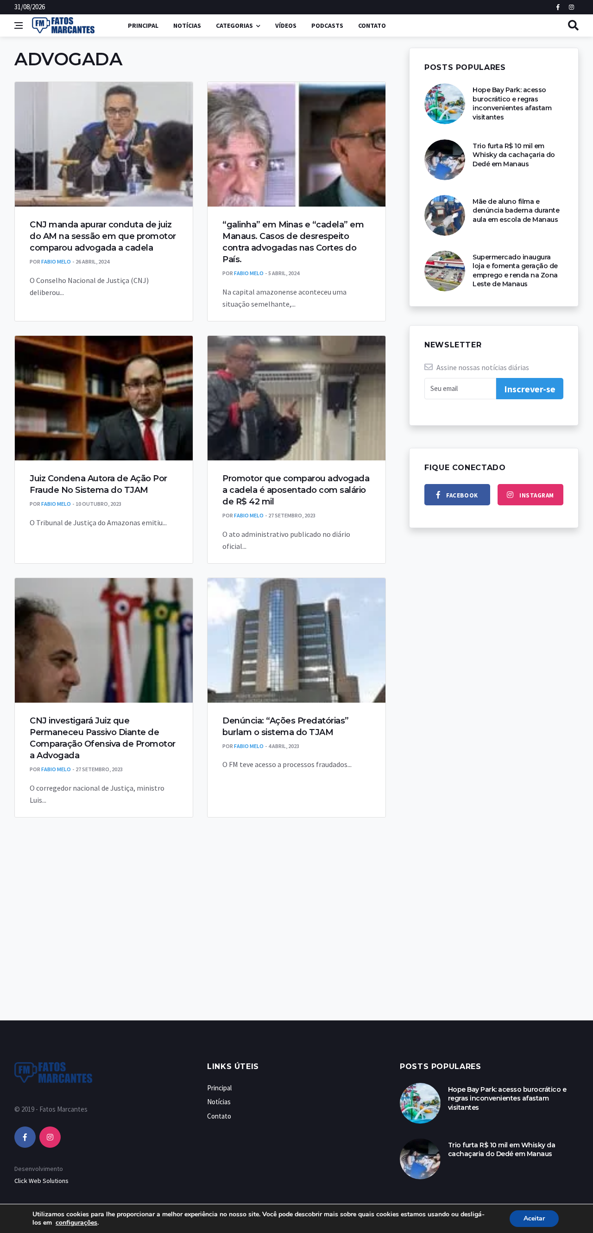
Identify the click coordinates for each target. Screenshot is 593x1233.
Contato (372, 25)
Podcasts (327, 25)
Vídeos (285, 25)
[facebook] (25, 1137)
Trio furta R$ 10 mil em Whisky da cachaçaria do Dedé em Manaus (514, 155)
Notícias (187, 25)
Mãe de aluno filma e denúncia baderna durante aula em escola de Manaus (516, 210)
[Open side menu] (18, 25)
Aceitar (534, 1218)
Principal (143, 25)
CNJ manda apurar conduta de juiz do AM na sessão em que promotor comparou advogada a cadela (103, 236)
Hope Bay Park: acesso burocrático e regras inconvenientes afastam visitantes (512, 103)
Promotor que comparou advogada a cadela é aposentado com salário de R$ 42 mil (295, 490)
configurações (76, 1223)
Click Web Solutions (41, 1180)
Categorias (234, 25)
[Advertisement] (296, 952)
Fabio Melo (56, 261)
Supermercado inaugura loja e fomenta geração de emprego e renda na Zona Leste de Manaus (515, 271)
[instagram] (50, 1137)
